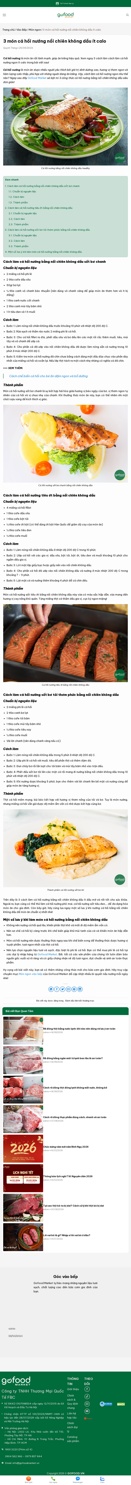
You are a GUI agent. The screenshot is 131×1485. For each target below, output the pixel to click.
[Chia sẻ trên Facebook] (56, 989)
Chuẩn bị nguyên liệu (23, 191)
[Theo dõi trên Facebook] (87, 1389)
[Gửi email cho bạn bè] (68, 989)
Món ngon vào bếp (30, 974)
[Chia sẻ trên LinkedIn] (80, 989)
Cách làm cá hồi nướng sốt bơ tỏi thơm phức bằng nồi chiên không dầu (47, 229)
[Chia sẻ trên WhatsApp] (51, 989)
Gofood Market (37, 78)
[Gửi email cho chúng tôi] (87, 1404)
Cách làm (16, 196)
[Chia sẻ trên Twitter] (62, 989)
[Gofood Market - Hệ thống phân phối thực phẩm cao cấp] (65, 15)
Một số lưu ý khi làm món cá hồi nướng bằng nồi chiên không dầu (43, 251)
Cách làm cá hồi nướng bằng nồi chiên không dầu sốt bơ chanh (42, 186)
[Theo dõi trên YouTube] (87, 1411)
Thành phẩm (18, 202)
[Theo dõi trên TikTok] (87, 1396)
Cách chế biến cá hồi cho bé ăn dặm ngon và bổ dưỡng (48, 376)
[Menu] (4, 15)
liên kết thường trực (84, 1000)
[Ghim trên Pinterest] (74, 989)
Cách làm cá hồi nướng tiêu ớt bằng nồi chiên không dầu (38, 207)
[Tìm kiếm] (127, 15)
